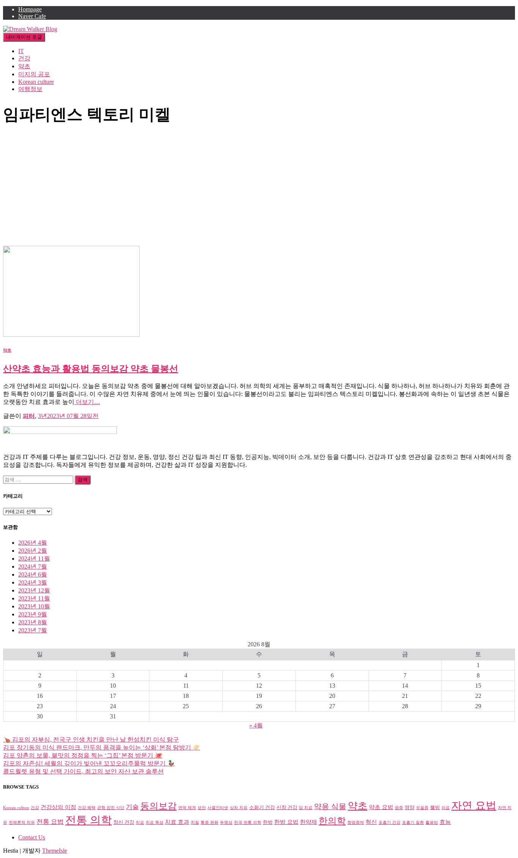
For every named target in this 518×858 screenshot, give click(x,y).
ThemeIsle (54, 850)
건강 (24, 58)
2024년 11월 (34, 558)
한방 (268, 822)
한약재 (308, 822)
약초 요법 (381, 807)
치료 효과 (177, 822)
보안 (202, 808)
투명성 (226, 822)
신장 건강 (286, 807)
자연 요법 (473, 805)
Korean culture (36, 82)
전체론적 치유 (22, 822)
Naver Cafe (32, 16)
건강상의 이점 (58, 807)
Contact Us (31, 837)
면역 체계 (187, 808)
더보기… (87, 402)
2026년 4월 (32, 542)
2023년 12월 (34, 590)
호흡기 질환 (413, 822)
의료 (445, 808)
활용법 (431, 822)
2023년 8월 (32, 622)
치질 (195, 822)
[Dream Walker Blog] (30, 29)
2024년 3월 (32, 582)
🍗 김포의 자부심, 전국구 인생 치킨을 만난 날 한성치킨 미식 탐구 (91, 739)
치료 (140, 822)
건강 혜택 (87, 808)
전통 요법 (50, 821)
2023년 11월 (34, 598)
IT (21, 51)
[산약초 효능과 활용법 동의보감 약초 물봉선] (71, 335)
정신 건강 (123, 822)
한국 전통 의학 (247, 822)
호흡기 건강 (389, 822)
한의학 (332, 821)
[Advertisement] (259, 189)
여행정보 (30, 89)
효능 (445, 822)
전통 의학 (88, 820)
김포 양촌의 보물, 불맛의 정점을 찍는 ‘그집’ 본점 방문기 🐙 (82, 755)
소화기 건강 (262, 807)
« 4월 (256, 725)
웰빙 (435, 807)
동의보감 (158, 806)
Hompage (30, 9)
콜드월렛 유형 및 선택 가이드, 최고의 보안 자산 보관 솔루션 (83, 771)
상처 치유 (239, 808)
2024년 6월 (32, 574)
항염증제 (355, 822)
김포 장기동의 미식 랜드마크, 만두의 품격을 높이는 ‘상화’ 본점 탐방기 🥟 (101, 747)
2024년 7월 (32, 566)
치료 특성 (154, 822)
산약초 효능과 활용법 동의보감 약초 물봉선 (90, 369)
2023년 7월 (32, 630)
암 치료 (305, 808)
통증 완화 (209, 822)
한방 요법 (286, 822)
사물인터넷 (217, 808)
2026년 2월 (32, 550)
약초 (24, 66)
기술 (132, 807)
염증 (399, 808)
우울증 (422, 808)
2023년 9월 (32, 614)
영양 (409, 807)
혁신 (371, 822)
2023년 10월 (34, 606)
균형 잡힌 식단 (110, 808)
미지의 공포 (34, 74)
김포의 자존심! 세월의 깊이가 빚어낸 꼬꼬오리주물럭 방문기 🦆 (89, 763)
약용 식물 (330, 806)
